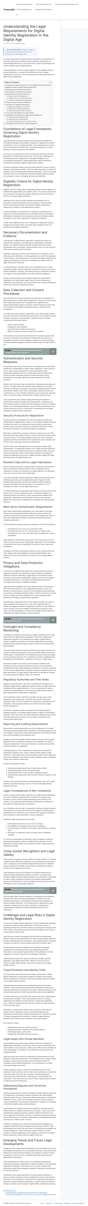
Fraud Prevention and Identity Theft (19, 117)
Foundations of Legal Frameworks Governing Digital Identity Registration (28, 85)
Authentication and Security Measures (18, 94)
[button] (17, 14)
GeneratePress (26, 1203)
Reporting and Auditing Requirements (19, 108)
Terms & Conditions (79, 1203)
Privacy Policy (58, 1203)
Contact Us (49, 1203)
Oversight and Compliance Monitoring (17, 104)
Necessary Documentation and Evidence (19, 89)
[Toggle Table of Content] (49, 82)
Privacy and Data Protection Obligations (18, 102)
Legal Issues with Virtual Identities (18, 119)
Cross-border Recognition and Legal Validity (20, 113)
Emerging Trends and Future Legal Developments (21, 123)
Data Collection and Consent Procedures (19, 92)
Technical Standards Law (24, 9)
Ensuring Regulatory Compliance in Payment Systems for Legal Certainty (26, 1192)
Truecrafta (9, 9)
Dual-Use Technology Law (24, 4)
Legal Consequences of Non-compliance (20, 110)
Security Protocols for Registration (18, 96)
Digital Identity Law (10, 1190)
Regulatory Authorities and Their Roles (19, 106)
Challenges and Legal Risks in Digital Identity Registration (24, 115)
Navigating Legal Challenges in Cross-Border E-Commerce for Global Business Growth (30, 1194)
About (42, 1203)
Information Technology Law (43, 9)
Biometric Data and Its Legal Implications (20, 98)
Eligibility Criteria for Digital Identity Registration (21, 87)
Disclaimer (67, 1203)
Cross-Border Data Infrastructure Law (66, 4)
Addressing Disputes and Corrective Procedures (22, 121)
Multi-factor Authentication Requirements (20, 100)
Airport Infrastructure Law (44, 4)
